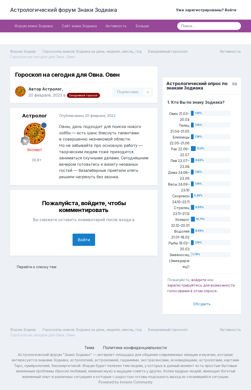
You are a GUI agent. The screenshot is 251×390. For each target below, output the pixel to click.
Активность (116, 26)
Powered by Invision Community (125, 382)
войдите (198, 279)
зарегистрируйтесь (184, 285)
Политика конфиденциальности (135, 347)
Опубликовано (87, 115)
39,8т (36, 160)
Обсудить (202, 304)
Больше (142, 26)
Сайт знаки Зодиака (79, 26)
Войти (84, 239)
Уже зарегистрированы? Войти (207, 10)
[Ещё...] (149, 116)
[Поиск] (235, 26)
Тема (89, 347)
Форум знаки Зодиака (33, 26)
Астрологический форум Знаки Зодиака (63, 10)
